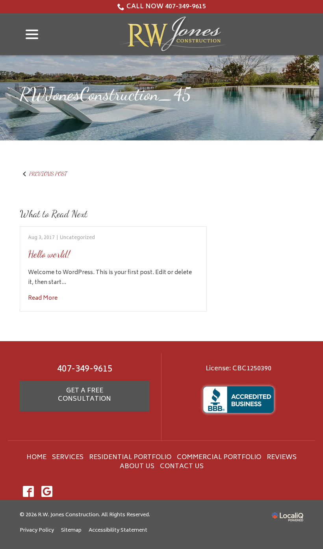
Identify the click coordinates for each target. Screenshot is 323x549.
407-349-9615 (84, 369)
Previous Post (48, 173)
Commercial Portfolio (219, 457)
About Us (137, 466)
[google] (46, 491)
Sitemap (71, 530)
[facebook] (28, 491)
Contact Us (182, 466)
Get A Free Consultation (84, 395)
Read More (43, 298)
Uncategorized (77, 238)
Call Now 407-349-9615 (166, 6)
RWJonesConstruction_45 (105, 95)
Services (68, 457)
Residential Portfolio (130, 457)
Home (36, 457)
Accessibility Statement (118, 530)
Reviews (282, 457)
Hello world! (49, 254)
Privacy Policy (37, 530)
